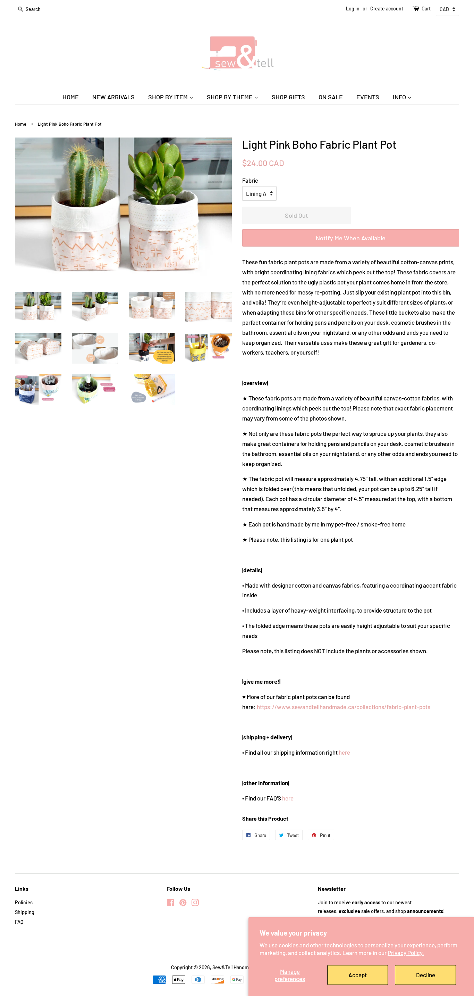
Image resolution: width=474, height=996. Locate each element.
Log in (352, 8)
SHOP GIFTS (288, 97)
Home (20, 124)
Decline (425, 974)
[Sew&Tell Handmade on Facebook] (171, 904)
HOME (70, 97)
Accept (357, 974)
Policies (24, 902)
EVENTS (367, 97)
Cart (426, 8)
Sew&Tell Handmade (234, 967)
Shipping (24, 912)
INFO (400, 97)
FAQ (19, 922)
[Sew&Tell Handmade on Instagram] (195, 904)
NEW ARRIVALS (113, 97)
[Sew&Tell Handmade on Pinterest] (183, 904)
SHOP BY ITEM (168, 97)
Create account (386, 8)
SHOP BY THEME (230, 97)
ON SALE (331, 97)
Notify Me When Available (351, 238)
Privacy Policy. (406, 952)
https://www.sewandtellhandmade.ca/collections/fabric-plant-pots (343, 706)
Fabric (250, 180)
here (344, 752)
